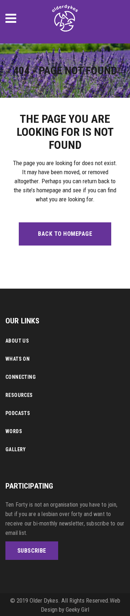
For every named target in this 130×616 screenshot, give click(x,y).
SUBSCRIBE (31, 550)
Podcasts (17, 413)
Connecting (20, 377)
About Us (17, 341)
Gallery (15, 449)
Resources (19, 395)
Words (13, 431)
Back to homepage (65, 233)
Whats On (17, 359)
